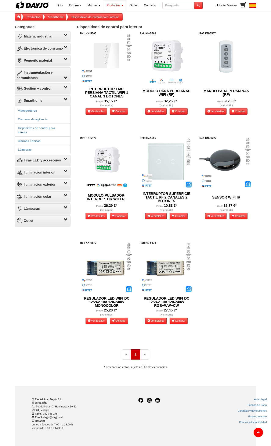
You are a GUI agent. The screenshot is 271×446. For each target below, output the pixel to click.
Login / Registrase (228, 5)
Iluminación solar (37, 196)
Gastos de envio (257, 416)
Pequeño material (37, 60)
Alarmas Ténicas (29, 141)
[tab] (42, 36)
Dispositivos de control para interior (95, 17)
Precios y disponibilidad (253, 422)
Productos (114, 5)
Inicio (59, 5)
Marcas (92, 5)
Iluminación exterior (39, 184)
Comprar (120, 111)
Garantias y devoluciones (252, 410)
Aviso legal (260, 399)
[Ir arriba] (258, 432)
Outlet (134, 5)
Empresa (75, 5)
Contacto (150, 5)
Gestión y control (37, 88)
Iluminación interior (39, 172)
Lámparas (25, 149)
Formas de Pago (257, 405)
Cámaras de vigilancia (33, 119)
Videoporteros (27, 110)
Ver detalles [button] (97, 111)
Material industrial (37, 36)
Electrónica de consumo (43, 48)
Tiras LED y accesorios (42, 160)
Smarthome (56, 17)
